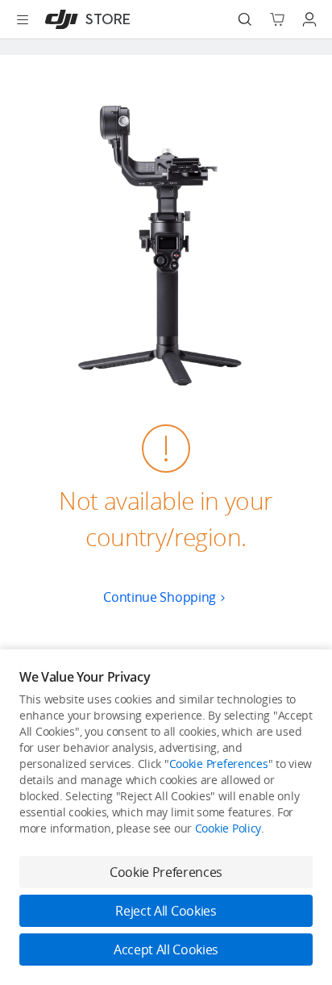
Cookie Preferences (218, 763)
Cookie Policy (228, 828)
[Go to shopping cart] (277, 19)
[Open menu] (22, 19)
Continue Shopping (159, 597)
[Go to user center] (309, 19)
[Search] (245, 19)
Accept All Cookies (166, 949)
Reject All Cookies (165, 911)
